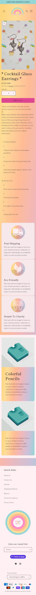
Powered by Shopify (25, 591)
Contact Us (8, 480)
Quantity (4, 89)
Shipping (10, 86)
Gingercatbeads (14, 591)
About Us (7, 475)
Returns (6, 493)
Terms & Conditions (11, 498)
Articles (6, 484)
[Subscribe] (30, 549)
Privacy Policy (9, 502)
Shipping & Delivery (11, 489)
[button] (4, 11)
